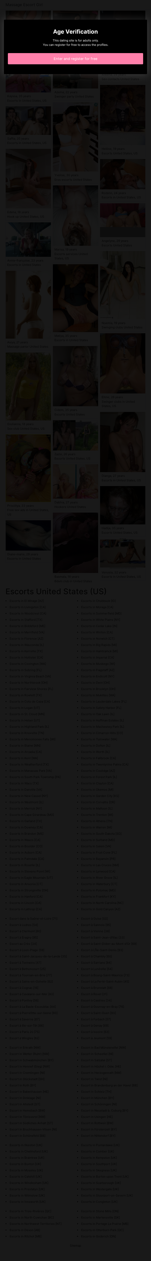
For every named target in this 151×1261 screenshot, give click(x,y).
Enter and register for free (75, 59)
